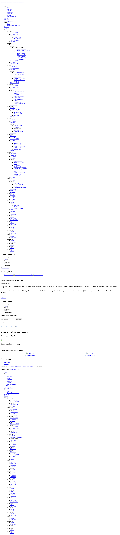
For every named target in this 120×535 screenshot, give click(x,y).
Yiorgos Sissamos (18, 131)
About (8, 7)
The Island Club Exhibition (18, 126)
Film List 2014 (14, 220)
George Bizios (17, 112)
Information (10, 12)
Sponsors (6, 27)
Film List (12, 108)
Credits (9, 15)
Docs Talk (16, 183)
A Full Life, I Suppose (19, 78)
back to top (3, 298)
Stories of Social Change (23, 50)
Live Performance (18, 184)
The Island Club (18, 114)
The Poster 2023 (14, 83)
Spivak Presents (21, 53)
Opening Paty (17, 143)
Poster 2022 (13, 105)
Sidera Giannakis (21, 55)
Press (11, 209)
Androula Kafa (17, 130)
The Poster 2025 (14, 40)
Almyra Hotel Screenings (20, 168)
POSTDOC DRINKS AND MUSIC (19, 147)
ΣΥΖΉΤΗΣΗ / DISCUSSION (18, 38)
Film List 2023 (14, 66)
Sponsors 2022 (14, 88)
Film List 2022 (14, 86)
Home (5, 4)
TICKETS (6, 18)
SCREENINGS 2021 (16, 109)
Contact (6, 28)
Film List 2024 (14, 44)
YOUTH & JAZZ (21, 58)
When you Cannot (21, 49)
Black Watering (21, 56)
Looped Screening (18, 99)
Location (9, 13)
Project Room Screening (13, 25)
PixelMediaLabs (15, 369)
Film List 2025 (14, 32)
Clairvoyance (17, 77)
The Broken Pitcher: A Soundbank (19, 80)
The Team (9, 9)
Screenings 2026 (8, 21)
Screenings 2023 (14, 68)
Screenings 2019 (14, 139)
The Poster (13, 116)
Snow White (17, 165)
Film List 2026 (8, 19)
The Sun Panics (18, 144)
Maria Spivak (17, 128)
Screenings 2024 (14, 60)
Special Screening (18, 208)
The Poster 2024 (14, 63)
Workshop (16, 115)
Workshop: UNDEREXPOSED (19, 95)
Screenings (13, 121)
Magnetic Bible (18, 161)
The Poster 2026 (11, 16)
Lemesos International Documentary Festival (12, 2)
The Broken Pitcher (19, 72)
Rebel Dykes (17, 97)
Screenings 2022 (14, 87)
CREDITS (13, 155)
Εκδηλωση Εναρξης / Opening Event (19, 92)
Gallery (9, 10)
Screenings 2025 (14, 34)
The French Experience (20, 167)
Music (8, 24)
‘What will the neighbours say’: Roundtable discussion (19, 102)
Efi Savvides (17, 175)
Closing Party (20, 59)
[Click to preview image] (5, 268)
